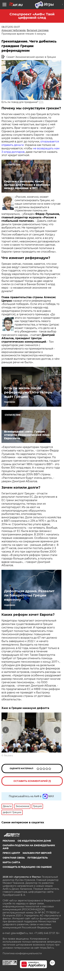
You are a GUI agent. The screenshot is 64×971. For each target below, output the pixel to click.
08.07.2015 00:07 (10, 27)
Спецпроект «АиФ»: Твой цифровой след (32, 16)
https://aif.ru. (47, 947)
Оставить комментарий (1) (32, 781)
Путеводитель (37, 857)
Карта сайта (11, 862)
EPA (41, 102)
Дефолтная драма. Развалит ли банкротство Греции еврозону (29, 595)
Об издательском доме (34, 840)
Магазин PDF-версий (37, 852)
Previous (5, 730)
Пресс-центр (11, 852)
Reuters (8, 755)
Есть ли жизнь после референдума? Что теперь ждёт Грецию (28, 392)
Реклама (9, 840)
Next (57, 730)
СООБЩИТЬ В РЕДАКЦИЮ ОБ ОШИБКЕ (27, 866)
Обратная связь (14, 857)
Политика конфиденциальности (22, 953)
